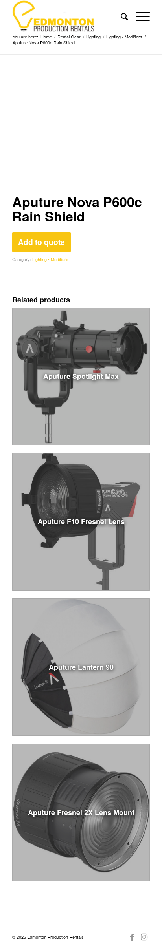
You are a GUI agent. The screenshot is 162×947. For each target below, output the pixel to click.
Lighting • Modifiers (50, 259)
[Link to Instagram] (144, 937)
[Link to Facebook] (132, 937)
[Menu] (139, 16)
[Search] (120, 16)
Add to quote (41, 241)
